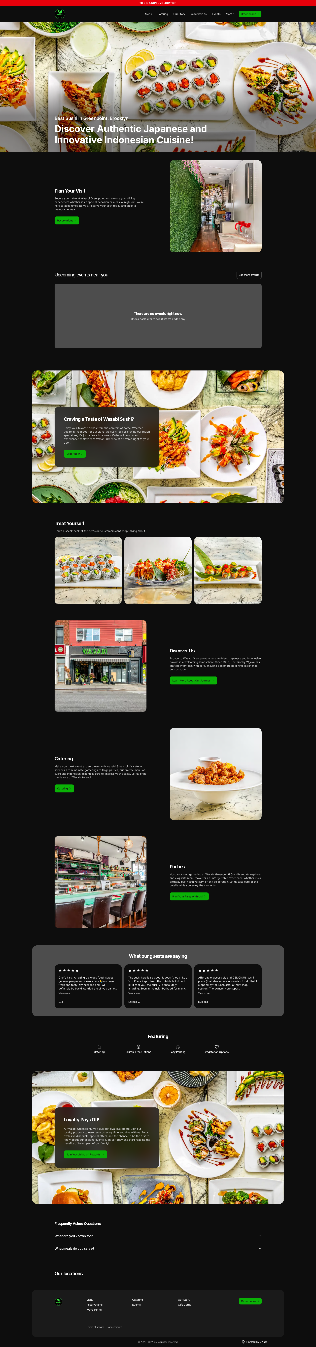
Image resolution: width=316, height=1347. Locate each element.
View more (64, 993)
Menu (148, 14)
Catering (162, 14)
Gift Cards (184, 1304)
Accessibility (115, 1327)
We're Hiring (94, 1309)
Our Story (179, 14)
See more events (249, 274)
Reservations (198, 14)
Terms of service (95, 1327)
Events (216, 14)
